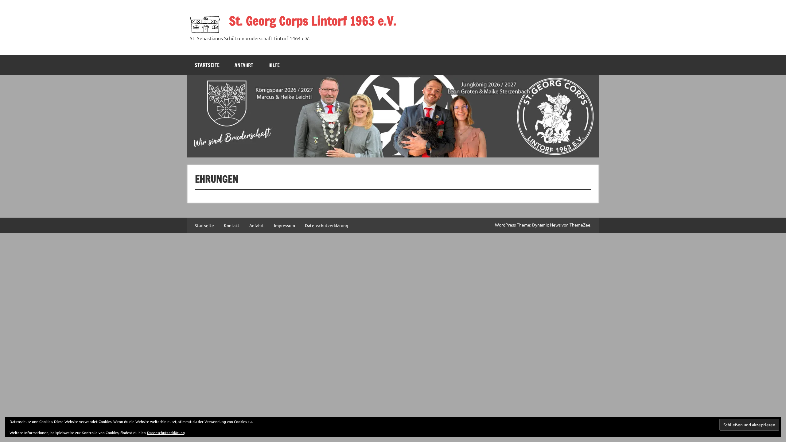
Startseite (207, 65)
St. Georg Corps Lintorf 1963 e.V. (312, 20)
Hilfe (274, 65)
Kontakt (231, 225)
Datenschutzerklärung (326, 225)
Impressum (284, 225)
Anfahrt (244, 65)
